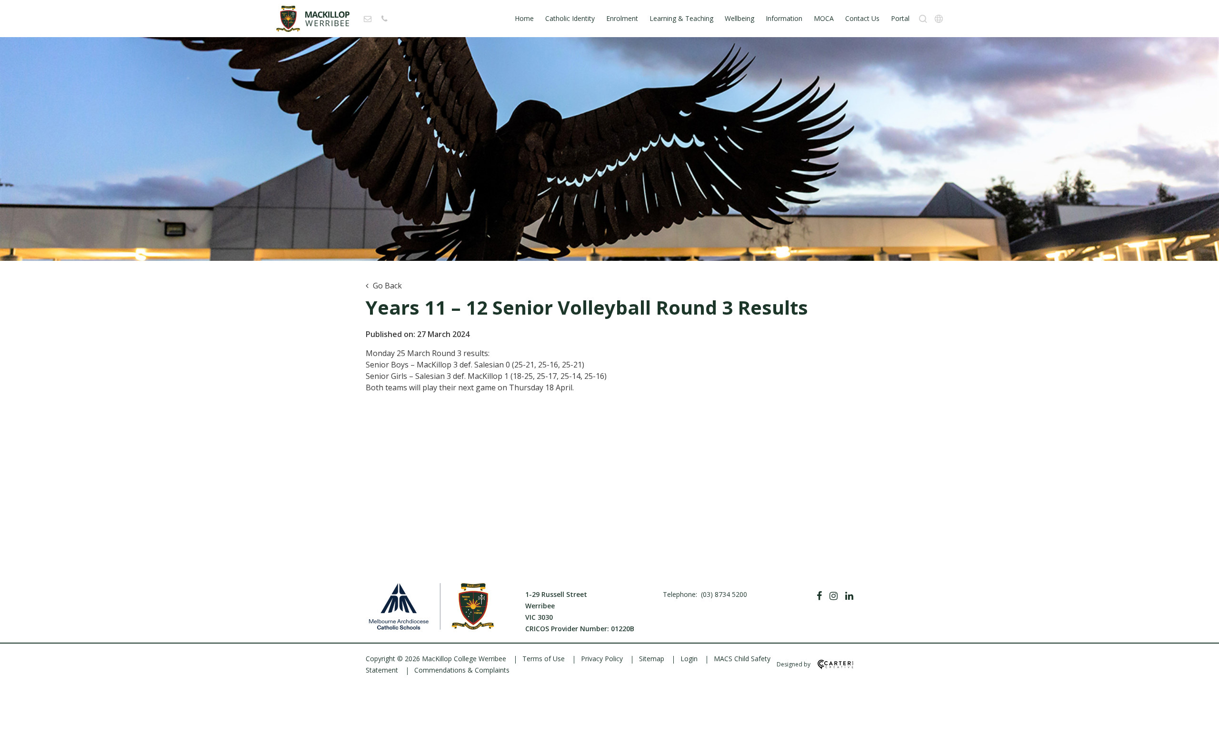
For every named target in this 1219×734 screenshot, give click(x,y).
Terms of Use (543, 658)
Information (784, 18)
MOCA (824, 18)
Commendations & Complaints (462, 669)
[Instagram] (833, 596)
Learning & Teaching (681, 18)
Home (524, 18)
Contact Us (862, 18)
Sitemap (651, 658)
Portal (900, 18)
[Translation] (939, 19)
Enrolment (622, 18)
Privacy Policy (602, 658)
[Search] (923, 19)
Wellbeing (739, 18)
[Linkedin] (849, 596)
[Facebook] (819, 596)
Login (689, 658)
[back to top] (1199, 718)
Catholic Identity (570, 18)
